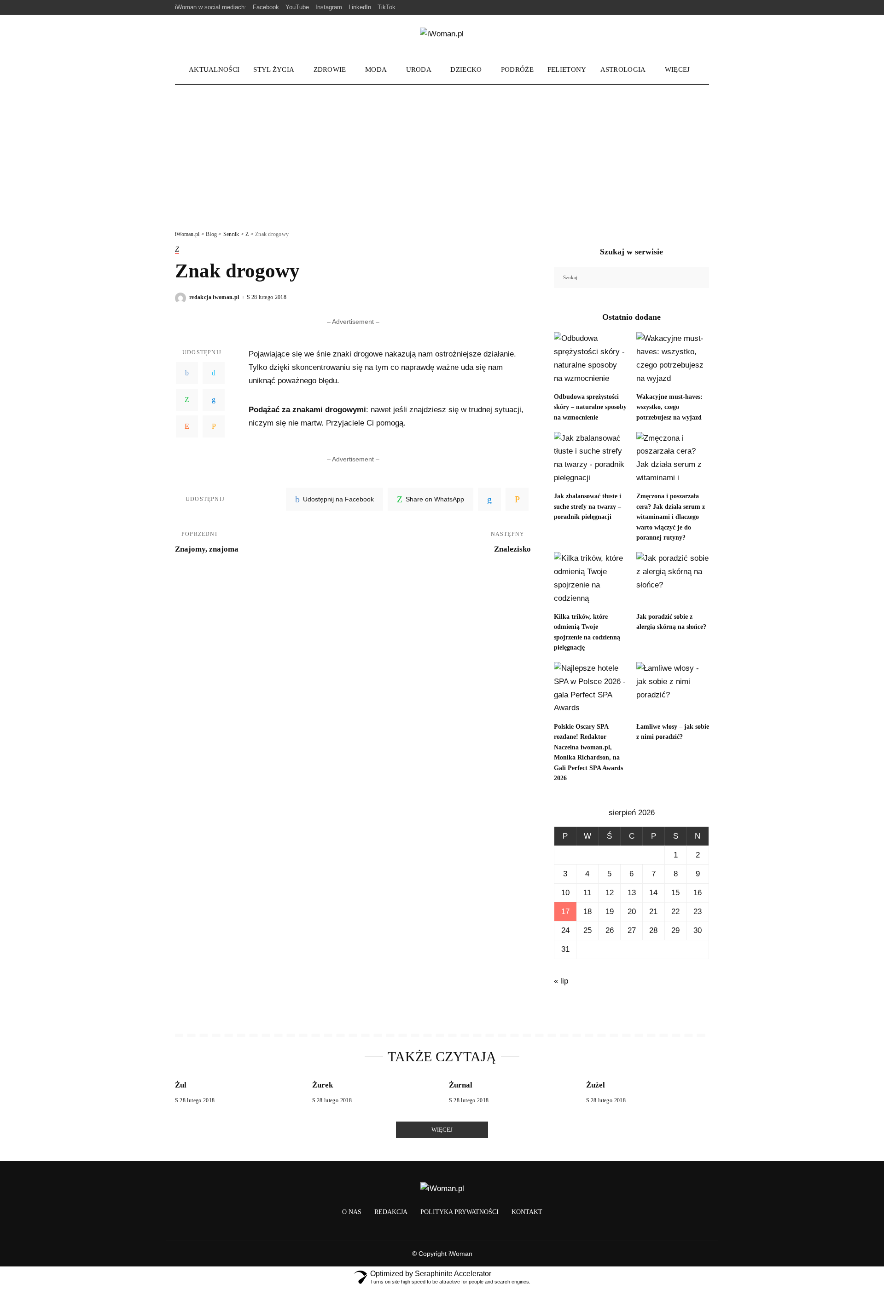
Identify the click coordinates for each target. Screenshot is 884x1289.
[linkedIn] (489, 499)
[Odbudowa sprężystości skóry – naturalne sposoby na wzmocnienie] (590, 359)
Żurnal (460, 1085)
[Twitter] (214, 373)
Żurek (322, 1085)
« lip (561, 981)
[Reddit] (187, 426)
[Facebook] (187, 373)
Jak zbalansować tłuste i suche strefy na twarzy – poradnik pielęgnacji (587, 506)
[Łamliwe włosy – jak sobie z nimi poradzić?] (672, 689)
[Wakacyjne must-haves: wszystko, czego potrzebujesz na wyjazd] (672, 359)
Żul (180, 1085)
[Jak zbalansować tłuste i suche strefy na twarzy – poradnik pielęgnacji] (590, 459)
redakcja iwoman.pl (214, 297)
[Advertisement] (442, 153)
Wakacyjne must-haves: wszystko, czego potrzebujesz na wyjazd (669, 407)
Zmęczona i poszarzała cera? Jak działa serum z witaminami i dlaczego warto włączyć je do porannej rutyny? (670, 517)
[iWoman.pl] (442, 36)
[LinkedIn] (214, 400)
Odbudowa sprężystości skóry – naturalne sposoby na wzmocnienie (590, 407)
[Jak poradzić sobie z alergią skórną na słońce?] (672, 579)
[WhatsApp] (187, 400)
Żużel (595, 1085)
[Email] (214, 426)
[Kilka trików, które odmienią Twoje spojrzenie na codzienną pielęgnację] (590, 579)
